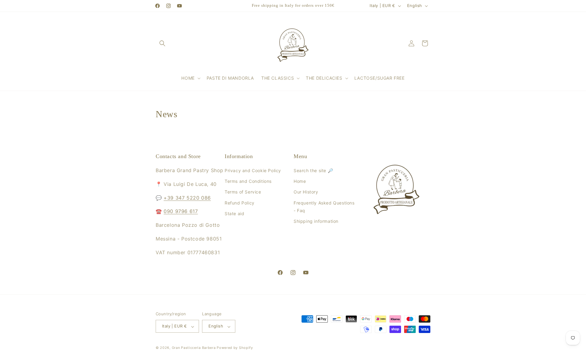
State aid (234, 213)
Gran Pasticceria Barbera (194, 348)
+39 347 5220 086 (187, 198)
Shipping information (316, 221)
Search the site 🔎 (313, 170)
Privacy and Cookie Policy (253, 170)
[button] (162, 43)
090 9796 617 (181, 211)
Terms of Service (243, 192)
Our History (306, 192)
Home (300, 181)
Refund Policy (240, 202)
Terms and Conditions (248, 181)
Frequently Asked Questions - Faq (324, 206)
